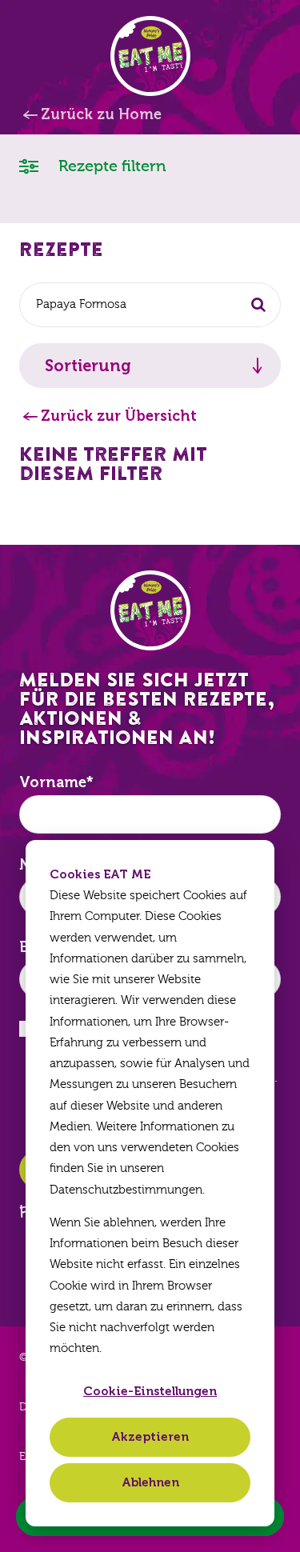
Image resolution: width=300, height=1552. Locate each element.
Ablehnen (150, 1482)
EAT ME (150, 56)
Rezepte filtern (110, 166)
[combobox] (150, 304)
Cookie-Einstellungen (150, 1391)
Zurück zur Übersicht (119, 416)
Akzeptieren (150, 1437)
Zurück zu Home (101, 114)
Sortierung (88, 365)
